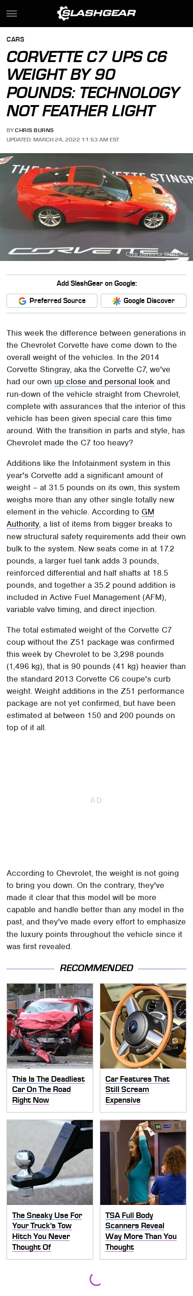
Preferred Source (58, 300)
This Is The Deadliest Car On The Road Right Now (48, 1089)
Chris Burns (34, 130)
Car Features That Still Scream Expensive (137, 1089)
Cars (15, 40)
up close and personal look (104, 381)
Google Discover (149, 300)
